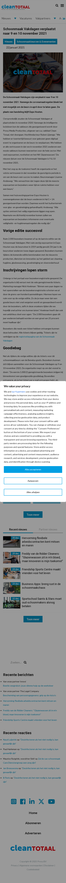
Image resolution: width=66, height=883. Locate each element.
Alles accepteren (33, 469)
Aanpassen (33, 480)
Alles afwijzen (33, 492)
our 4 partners (18, 391)
